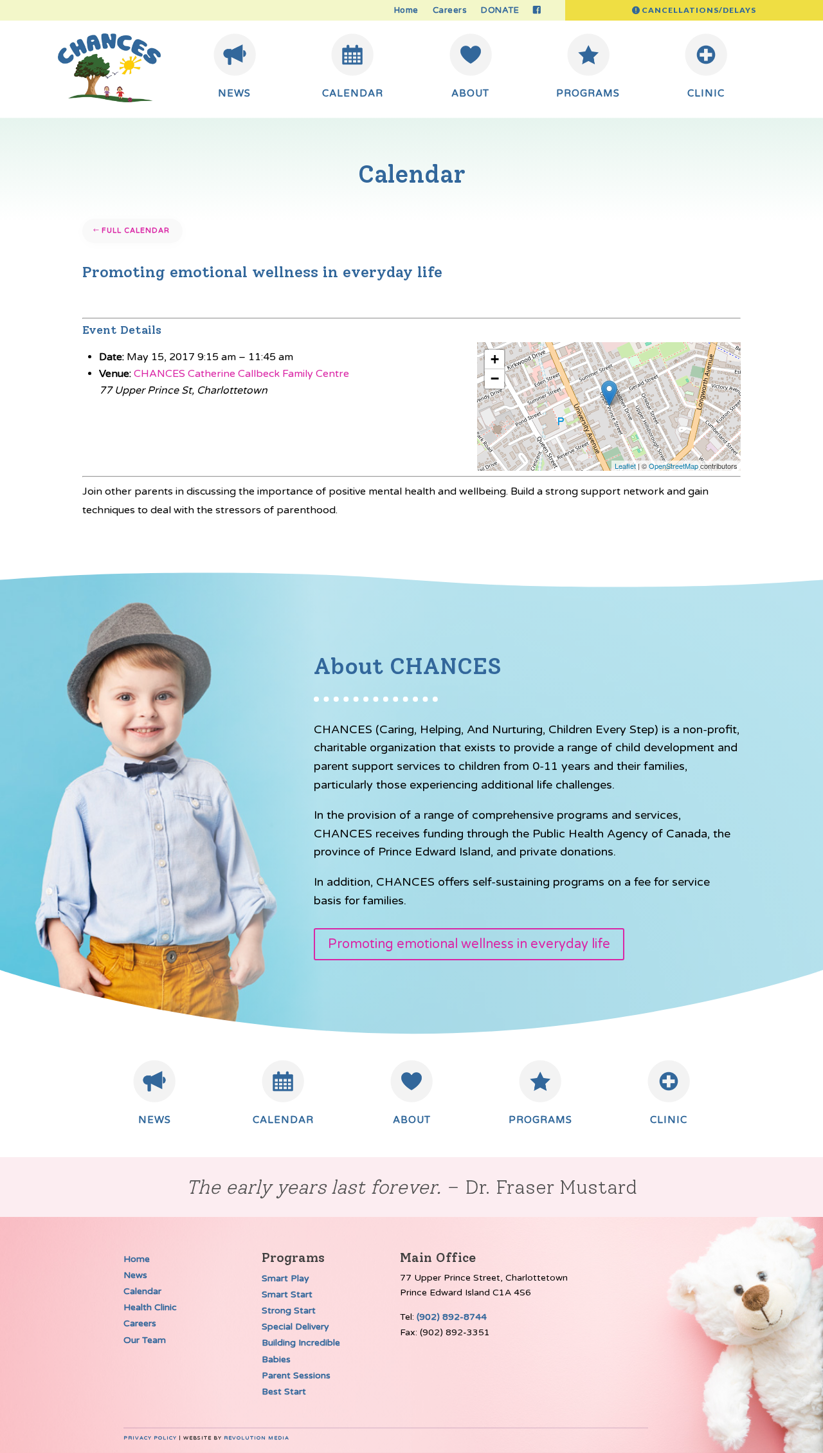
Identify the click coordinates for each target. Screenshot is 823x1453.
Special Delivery (295, 1326)
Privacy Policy (150, 1438)
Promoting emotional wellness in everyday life (469, 944)
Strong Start (289, 1310)
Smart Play (285, 1278)
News (135, 1275)
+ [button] (495, 359)
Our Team (144, 1340)
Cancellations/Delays (699, 10)
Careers (450, 10)
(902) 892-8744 (452, 1316)
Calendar (142, 1291)
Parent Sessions (296, 1375)
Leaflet (625, 466)
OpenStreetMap (673, 466)
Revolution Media (256, 1438)
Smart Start (287, 1294)
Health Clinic (150, 1307)
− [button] (495, 378)
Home (406, 10)
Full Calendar (136, 230)
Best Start (284, 1391)
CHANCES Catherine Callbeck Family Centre (241, 373)
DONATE (500, 10)
